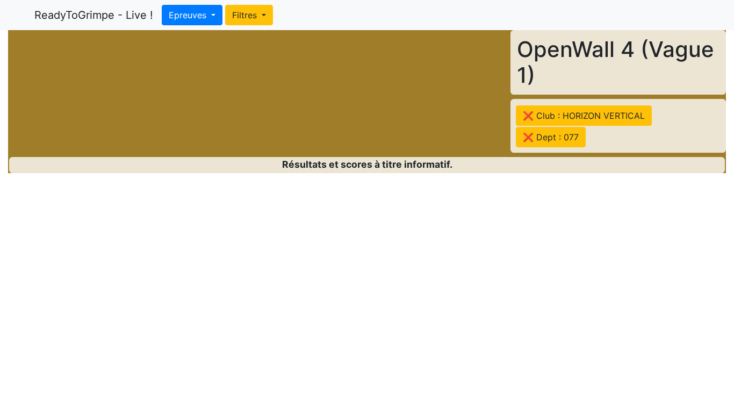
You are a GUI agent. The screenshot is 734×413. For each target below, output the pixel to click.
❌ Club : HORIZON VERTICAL (584, 115)
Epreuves (189, 15)
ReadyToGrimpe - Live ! (93, 15)
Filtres (246, 15)
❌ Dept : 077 (551, 137)
